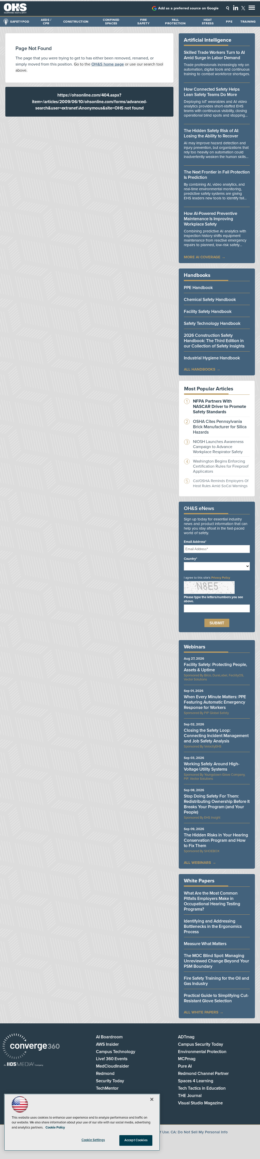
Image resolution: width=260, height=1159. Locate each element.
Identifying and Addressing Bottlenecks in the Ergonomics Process (213, 926)
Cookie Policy (55, 1127)
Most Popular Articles (208, 389)
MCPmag (187, 1058)
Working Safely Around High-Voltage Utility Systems (211, 766)
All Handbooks (199, 369)
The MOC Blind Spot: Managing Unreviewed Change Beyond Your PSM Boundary (216, 961)
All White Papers (201, 1012)
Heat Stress (208, 21)
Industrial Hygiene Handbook (212, 358)
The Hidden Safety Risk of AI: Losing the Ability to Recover (211, 133)
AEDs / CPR (46, 21)
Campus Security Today (200, 1044)
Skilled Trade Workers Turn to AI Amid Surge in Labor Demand (214, 55)
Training (248, 21)
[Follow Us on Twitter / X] (243, 8)
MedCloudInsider (112, 1066)
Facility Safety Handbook (208, 311)
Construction (76, 21)
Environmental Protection (202, 1051)
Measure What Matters (205, 943)
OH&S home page (107, 64)
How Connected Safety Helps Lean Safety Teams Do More (212, 92)
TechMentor (107, 1088)
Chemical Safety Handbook (210, 299)
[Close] (151, 1099)
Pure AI (185, 1066)
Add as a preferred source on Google (188, 8)
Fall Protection (175, 21)
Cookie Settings (93, 1140)
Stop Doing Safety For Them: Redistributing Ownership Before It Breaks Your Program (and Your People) (217, 804)
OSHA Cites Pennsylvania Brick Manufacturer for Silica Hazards (220, 427)
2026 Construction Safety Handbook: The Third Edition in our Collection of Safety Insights (214, 341)
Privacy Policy (220, 577)
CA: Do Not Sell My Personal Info (199, 1132)
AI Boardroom (109, 1037)
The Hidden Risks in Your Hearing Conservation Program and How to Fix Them (216, 840)
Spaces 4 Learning (195, 1081)
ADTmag (186, 1037)
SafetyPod (19, 21)
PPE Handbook (198, 287)
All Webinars (197, 862)
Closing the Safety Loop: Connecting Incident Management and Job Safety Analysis (216, 736)
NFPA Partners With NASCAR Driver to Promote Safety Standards (219, 407)
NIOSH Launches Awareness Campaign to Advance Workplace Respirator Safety (218, 446)
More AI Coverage (202, 257)
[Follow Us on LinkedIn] (235, 7)
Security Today (110, 1081)
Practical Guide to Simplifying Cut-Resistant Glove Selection (216, 998)
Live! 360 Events (111, 1058)
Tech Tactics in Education (202, 1088)
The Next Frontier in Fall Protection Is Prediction (217, 174)
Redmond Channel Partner (203, 1073)
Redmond (105, 1073)
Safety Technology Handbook (212, 323)
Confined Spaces (111, 21)
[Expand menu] (251, 9)
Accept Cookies (136, 1140)
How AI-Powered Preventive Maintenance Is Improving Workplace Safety (210, 219)
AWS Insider (107, 1044)
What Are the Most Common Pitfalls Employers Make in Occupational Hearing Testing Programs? (212, 901)
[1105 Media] (23, 1064)
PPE (229, 21)
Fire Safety (143, 21)
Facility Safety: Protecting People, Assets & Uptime (215, 667)
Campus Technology (115, 1051)
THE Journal (190, 1095)
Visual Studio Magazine (200, 1103)
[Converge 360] (31, 1047)
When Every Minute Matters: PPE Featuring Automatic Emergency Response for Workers (215, 702)
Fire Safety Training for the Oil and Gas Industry (216, 981)
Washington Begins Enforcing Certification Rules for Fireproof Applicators (221, 466)
